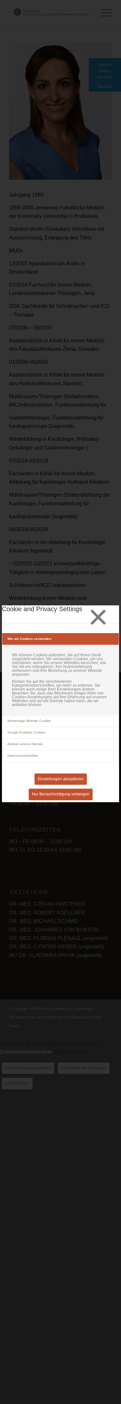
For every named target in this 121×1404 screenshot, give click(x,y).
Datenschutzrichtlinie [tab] (22, 755)
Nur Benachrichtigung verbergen (60, 794)
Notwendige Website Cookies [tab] (29, 720)
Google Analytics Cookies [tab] (26, 732)
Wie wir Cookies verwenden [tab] (29, 639)
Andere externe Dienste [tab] (25, 744)
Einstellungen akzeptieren (61, 779)
